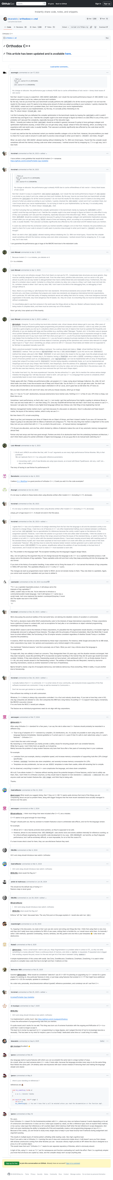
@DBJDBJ (14, 873)
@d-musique (15, 1046)
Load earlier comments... (59, 67)
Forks (51, 27)
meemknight (15, 924)
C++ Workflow (22, 481)
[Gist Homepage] (8, 3)
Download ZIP (103, 27)
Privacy (33, 1174)
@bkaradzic (15, 722)
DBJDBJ (14, 850)
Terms (27, 1174)
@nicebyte (16, 324)
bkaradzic (13, 19)
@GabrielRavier (16, 813)
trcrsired (14, 153)
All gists (51, 4)
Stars (36, 27)
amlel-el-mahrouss (18, 882)
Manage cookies (75, 1174)
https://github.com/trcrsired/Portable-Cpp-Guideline (29, 161)
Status (46, 1174)
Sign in (98, 4)
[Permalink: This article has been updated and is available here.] (4, 53)
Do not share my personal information (93, 1174)
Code (9, 27)
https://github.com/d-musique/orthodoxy (53, 1019)
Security (39, 1174)
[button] (91, 27)
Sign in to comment (73, 1163)
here (68, 53)
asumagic (14, 72)
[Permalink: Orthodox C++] (4, 46)
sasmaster (15, 582)
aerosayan (15, 717)
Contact (66, 1174)
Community (53, 1174)
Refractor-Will (16, 970)
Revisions (21, 27)
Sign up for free (11, 1163)
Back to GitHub (61, 4)
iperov (13, 1055)
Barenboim (15, 476)
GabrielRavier (16, 790)
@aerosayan (15, 795)
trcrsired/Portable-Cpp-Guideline (22, 997)
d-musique (15, 1006)
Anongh (14, 490)
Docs (60, 1174)
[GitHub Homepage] (9, 1174)
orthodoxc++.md (29, 19)
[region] (56, 51)
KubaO (13, 944)
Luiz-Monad (15, 252)
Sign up (107, 4)
